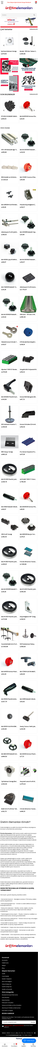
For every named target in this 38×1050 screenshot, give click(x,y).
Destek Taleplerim (7, 979)
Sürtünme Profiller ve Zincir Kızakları (11, 1005)
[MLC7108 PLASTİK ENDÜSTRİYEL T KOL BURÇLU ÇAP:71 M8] (28, 661)
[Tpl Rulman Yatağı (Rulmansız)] (9, 771)
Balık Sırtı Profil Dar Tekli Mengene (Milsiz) (9, 809)
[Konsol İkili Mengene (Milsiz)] (28, 387)
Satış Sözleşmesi (7, 984)
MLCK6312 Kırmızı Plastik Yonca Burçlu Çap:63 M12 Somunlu (28, 754)
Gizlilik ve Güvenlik (7, 989)
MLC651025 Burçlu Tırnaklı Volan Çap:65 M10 (28, 534)
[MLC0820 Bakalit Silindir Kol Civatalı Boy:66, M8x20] (9, 496)
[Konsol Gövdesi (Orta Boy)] (28, 414)
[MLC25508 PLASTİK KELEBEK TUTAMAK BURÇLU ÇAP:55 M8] (9, 194)
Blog (3, 968)
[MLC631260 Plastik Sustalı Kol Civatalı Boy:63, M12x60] (9, 387)
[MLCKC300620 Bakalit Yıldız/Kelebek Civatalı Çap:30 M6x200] (9, 304)
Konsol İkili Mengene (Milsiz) (28, 397)
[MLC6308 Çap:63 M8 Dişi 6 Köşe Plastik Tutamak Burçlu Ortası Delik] (9, 249)
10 (25, 23)
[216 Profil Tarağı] (9, 524)
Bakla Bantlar (6, 1000)
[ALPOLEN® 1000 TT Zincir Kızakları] (28, 469)
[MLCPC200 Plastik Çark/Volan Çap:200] (28, 579)
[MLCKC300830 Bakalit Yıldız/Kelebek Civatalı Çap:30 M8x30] (28, 139)
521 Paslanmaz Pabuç (27, 644)
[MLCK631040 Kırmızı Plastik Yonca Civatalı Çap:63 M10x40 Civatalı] (28, 496)
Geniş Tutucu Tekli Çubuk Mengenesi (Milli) (28, 726)
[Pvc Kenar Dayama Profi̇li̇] (28, 442)
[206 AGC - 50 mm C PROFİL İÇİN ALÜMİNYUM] (28, 304)
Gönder (33, 1022)
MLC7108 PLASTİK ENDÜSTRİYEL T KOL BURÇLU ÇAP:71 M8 (28, 671)
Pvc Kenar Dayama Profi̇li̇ (28, 452)
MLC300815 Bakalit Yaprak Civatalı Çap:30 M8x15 (28, 232)
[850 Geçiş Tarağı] (9, 442)
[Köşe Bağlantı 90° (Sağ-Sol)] (28, 606)
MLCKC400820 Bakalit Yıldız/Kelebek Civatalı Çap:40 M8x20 (28, 259)
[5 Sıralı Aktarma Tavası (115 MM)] (28, 551)
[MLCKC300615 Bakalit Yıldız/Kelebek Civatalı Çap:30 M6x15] (9, 579)
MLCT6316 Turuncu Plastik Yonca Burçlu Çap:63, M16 (28, 177)
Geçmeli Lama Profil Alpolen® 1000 (28, 781)
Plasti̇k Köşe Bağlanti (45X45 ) (28, 205)
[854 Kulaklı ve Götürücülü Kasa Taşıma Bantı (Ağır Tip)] (9, 167)
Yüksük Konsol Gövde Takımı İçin (9, 342)
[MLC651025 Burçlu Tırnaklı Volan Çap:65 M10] (28, 524)
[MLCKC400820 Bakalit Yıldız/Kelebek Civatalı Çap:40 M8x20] (28, 249)
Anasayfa (5, 960)
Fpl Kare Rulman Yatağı (8, 51)
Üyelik (3, 973)
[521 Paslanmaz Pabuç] (28, 634)
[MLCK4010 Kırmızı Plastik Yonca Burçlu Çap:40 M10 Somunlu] (9, 661)
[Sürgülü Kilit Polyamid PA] (28, 359)
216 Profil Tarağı (6, 534)
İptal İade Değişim (7, 981)
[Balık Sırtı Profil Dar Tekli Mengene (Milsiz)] (9, 799)
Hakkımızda (5, 963)
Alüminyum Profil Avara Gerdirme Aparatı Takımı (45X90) (28, 287)
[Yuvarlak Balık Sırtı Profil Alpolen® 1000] (9, 634)
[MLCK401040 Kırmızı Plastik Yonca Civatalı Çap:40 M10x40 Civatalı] (28, 106)
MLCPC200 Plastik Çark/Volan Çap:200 (28, 589)
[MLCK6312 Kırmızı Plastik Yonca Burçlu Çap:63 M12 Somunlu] (28, 744)
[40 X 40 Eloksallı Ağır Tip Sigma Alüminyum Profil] (9, 139)
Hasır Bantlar (5, 997)
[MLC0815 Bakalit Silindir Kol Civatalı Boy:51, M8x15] (28, 689)
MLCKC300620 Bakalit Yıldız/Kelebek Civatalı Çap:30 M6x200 (9, 314)
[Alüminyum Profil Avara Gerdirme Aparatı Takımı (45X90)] (28, 277)
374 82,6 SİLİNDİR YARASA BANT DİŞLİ (9, 116)
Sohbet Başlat (30, 1040)
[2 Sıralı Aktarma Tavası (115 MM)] (28, 799)
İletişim (4, 965)
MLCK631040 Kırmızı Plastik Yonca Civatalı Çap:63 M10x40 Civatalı (28, 507)
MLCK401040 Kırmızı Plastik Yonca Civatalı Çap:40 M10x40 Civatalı (28, 116)
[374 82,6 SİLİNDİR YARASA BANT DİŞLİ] (10, 106)
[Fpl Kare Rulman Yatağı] (10, 41)
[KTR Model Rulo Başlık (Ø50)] (28, 332)
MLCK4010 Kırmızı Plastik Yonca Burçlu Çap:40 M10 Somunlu (9, 671)
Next (35, 21)
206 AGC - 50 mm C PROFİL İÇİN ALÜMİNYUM (28, 314)
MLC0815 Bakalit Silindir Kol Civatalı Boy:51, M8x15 (28, 699)
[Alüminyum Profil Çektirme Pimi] (9, 222)
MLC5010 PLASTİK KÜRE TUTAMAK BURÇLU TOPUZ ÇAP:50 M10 (9, 726)
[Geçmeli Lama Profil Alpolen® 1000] (28, 771)
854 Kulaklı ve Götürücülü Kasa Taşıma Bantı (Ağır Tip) (9, 177)
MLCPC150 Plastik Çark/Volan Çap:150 (9, 562)
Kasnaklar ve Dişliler (7, 1010)
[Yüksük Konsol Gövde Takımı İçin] (9, 332)
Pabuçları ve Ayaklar (7, 1002)
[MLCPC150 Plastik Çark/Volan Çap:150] (9, 551)
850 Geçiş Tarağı (7, 452)
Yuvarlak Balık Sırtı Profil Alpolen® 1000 (9, 644)
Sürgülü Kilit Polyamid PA (28, 369)
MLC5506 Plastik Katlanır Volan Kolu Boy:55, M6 (9, 699)
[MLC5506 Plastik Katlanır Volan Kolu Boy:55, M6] (9, 689)
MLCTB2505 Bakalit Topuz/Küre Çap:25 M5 (9, 287)
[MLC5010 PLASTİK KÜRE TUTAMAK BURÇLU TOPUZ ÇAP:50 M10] (9, 716)
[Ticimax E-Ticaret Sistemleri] (19, 1039)
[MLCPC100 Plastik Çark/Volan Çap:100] (9, 606)
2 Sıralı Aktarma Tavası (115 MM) (28, 809)
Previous (3, 21)
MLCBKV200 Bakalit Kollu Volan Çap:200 (9, 754)
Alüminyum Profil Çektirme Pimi (9, 232)
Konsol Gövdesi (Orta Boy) (28, 424)
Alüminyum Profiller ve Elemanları (11, 1008)
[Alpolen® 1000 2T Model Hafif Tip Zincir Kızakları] (9, 359)
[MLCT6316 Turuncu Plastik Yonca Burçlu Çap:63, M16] (28, 167)
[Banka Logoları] (19, 1033)
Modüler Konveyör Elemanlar (10, 995)
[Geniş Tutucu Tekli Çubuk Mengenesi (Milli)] (28, 716)
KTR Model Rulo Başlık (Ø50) (28, 342)
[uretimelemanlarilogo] (19, 946)
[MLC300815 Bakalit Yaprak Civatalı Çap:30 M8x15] (28, 222)
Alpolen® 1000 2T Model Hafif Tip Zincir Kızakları (9, 369)
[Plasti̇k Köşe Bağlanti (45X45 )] (28, 194)
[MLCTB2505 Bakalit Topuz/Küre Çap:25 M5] (9, 277)
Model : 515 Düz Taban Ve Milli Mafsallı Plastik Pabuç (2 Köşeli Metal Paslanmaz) (28, 51)
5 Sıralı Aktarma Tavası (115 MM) (28, 562)
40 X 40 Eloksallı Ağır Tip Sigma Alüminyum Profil (9, 150)
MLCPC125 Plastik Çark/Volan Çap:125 (9, 479)
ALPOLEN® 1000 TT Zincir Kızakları (28, 479)
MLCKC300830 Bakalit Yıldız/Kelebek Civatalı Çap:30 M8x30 (28, 150)
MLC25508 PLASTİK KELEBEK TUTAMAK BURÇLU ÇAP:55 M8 (9, 205)
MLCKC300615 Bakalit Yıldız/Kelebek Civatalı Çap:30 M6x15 (9, 589)
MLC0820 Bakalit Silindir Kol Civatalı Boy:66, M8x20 (9, 507)
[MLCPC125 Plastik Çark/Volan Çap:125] (9, 469)
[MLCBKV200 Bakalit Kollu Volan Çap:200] (9, 744)
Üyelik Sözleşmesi (7, 986)
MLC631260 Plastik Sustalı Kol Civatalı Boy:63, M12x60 (9, 397)
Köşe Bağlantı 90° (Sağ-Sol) (28, 617)
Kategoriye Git (34, 29)
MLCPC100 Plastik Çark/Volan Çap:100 (9, 617)
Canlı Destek (5, 976)
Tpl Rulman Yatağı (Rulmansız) (9, 781)
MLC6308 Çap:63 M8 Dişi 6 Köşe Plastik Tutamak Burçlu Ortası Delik (9, 259)
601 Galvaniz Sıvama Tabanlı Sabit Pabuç (9, 424)
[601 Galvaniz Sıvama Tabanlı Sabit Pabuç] (9, 414)
